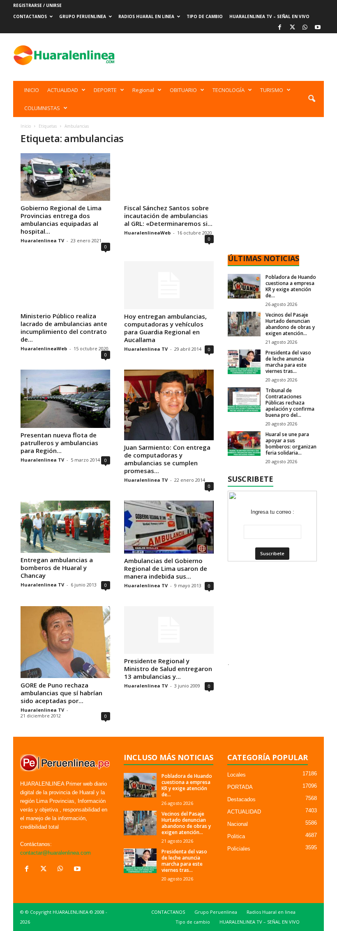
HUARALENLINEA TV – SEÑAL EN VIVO (269, 16)
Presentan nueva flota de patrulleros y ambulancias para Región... (59, 443)
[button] (311, 99)
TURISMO (271, 90)
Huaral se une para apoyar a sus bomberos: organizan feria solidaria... (290, 443)
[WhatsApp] (305, 27)
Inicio (26, 126)
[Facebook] (279, 27)
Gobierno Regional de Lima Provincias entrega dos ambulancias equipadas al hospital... (61, 219)
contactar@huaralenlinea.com (55, 853)
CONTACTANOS (30, 16)
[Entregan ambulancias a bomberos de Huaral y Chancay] (65, 527)
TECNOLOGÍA (228, 90)
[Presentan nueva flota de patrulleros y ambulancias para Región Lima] (65, 399)
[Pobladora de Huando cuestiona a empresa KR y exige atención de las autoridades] (244, 286)
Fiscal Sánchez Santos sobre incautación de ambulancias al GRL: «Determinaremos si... (168, 216)
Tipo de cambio (205, 16)
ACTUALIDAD (62, 90)
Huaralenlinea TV (42, 240)
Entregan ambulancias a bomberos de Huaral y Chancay (57, 567)
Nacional (237, 824)
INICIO (31, 90)
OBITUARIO (183, 90)
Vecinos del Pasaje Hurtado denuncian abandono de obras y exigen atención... (290, 324)
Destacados (241, 799)
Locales (236, 775)
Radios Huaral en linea (146, 16)
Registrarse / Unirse (37, 5)
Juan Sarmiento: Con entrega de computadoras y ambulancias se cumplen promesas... (167, 459)
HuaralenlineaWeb (147, 233)
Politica (236, 836)
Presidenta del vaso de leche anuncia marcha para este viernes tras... (288, 362)
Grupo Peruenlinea (82, 16)
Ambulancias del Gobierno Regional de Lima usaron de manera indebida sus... (165, 568)
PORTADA (240, 787)
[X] (292, 27)
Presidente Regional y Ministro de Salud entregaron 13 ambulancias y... (168, 668)
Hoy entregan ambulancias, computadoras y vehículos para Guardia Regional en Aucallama (165, 328)
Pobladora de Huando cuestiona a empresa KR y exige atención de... (290, 286)
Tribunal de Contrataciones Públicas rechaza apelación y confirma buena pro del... (289, 402)
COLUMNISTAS (42, 108)
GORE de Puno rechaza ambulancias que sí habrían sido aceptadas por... (61, 693)
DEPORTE (105, 90)
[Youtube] (318, 27)
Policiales (238, 849)
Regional (143, 90)
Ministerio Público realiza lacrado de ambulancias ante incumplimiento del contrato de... (64, 327)
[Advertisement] (219, 55)
